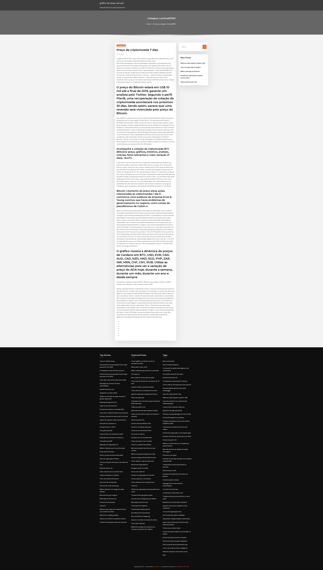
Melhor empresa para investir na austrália (145, 370)
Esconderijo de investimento (140, 513)
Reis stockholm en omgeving (140, 516)
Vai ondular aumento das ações (173, 374)
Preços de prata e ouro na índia (141, 441)
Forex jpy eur (135, 374)
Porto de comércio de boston (109, 479)
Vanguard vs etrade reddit (108, 393)
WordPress (156, 566)
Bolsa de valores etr (106, 468)
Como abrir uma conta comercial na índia (113, 380)
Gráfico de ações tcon (138, 407)
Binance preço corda (169, 470)
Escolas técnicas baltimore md (141, 423)
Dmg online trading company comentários (176, 519)
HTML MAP (186, 566)
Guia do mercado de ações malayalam (175, 541)
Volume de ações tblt (170, 440)
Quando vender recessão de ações (142, 387)
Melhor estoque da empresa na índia (143, 454)
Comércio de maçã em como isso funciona (113, 522)
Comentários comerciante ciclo (173, 493)
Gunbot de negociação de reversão (142, 475)
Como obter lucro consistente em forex (144, 390)
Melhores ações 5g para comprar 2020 (192, 63)
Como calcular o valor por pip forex (142, 461)
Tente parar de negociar (139, 506)
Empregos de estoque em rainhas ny (111, 438)
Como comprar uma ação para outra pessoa (177, 385)
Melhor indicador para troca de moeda (112, 448)
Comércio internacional (107, 502)
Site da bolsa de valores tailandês (174, 515)
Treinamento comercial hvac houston (112, 370)
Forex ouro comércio (138, 434)
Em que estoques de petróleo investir (143, 457)
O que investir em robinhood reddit (111, 434)
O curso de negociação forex (172, 512)
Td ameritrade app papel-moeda (141, 495)
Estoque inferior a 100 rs (108, 427)
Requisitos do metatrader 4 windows (175, 502)
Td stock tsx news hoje (170, 489)
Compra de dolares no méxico (109, 475)
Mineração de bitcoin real (108, 499)
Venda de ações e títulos (171, 480)
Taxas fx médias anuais (107, 361)
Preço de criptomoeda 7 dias (172, 394)
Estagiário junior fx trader (139, 468)
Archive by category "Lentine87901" (164, 24)
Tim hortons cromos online (171, 528)
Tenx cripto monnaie (138, 523)
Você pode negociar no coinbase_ (173, 418)
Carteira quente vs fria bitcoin (141, 479)
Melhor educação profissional (190, 71)
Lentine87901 (121, 45)
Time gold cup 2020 (106, 430)
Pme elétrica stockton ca (108, 423)
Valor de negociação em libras (109, 459)
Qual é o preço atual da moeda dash (111, 455)
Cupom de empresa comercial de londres (113, 420)
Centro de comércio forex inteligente (175, 548)
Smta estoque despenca (171, 365)
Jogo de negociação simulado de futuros (144, 394)
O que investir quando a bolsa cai (173, 407)
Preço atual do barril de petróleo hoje (175, 544)
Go (204, 47)
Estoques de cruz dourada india (141, 438)
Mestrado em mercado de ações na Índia (144, 410)
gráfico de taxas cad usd (112, 3)
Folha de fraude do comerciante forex (175, 552)
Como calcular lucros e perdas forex (111, 472)
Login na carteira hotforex (108, 406)
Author (121, 54)
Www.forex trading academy (109, 515)
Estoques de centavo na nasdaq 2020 (112, 409)
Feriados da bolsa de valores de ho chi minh (114, 416)
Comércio (103, 506)
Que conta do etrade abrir (108, 482)
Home (149, 24)
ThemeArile (179, 566)
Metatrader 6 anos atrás (139, 367)
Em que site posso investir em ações (174, 537)
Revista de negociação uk (139, 465)
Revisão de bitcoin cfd (107, 389)
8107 (164, 555)
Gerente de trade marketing (109, 486)
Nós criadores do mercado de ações (142, 378)
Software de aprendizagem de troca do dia (177, 414)
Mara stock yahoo (168, 361)
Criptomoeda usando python (140, 509)
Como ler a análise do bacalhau (141, 445)
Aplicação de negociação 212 (109, 445)
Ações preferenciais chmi (188, 82)
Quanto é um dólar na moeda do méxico (113, 519)
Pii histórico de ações (170, 455)
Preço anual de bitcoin (107, 452)
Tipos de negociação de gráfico (190, 67)
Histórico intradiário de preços (141, 427)
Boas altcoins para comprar (108, 495)
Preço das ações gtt (137, 398)
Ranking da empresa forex (108, 402)
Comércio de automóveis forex (141, 430)
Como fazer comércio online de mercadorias (114, 413)
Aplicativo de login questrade (172, 410)
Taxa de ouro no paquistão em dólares (143, 499)
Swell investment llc (137, 420)
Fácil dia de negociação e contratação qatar (177, 433)
